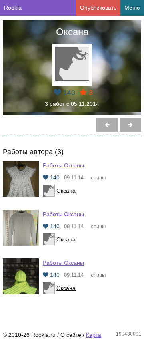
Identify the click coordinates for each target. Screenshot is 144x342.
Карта (93, 335)
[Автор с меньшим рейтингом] (130, 125)
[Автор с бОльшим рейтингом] (107, 125)
